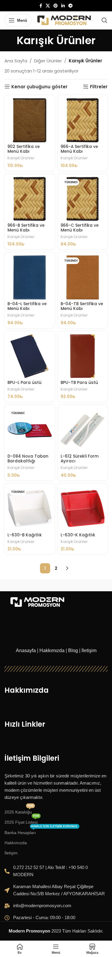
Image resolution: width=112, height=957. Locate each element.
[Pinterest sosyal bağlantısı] (55, 6)
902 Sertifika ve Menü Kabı (23, 149)
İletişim (89, 650)
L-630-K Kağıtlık (78, 535)
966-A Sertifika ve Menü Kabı (79, 149)
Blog (73, 650)
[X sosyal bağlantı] (48, 6)
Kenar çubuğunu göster (39, 86)
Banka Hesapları (41, 831)
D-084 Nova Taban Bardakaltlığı (27, 458)
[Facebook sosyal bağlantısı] (41, 6)
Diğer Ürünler (48, 61)
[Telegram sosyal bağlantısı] (70, 6)
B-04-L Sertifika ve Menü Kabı (27, 306)
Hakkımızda (52, 650)
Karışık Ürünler (21, 157)
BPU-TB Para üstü (79, 382)
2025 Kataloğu (19, 810)
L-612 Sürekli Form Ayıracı (80, 458)
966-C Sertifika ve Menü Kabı (80, 228)
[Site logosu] (64, 19)
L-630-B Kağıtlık (24, 535)
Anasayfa (26, 650)
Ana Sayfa (15, 61)
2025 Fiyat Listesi (21, 821)
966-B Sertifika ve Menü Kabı (26, 228)
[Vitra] (30, 585)
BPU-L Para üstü (24, 382)
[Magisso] (82, 585)
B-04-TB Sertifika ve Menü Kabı (82, 306)
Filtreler (99, 86)
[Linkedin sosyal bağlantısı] (63, 6)
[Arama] (105, 20)
